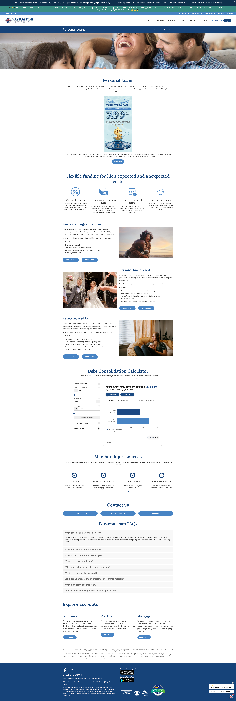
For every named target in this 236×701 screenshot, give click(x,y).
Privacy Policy (82, 678)
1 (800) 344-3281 (11, 13)
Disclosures (73, 678)
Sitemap (65, 678)
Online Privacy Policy (95, 678)
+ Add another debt (87, 417)
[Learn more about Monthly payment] (99, 406)
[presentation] (233, 683)
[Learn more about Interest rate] (99, 399)
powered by (151, 437)
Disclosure (108, 442)
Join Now (217, 20)
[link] (112, 395)
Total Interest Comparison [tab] (146, 400)
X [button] (234, 2)
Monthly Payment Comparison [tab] (119, 400)
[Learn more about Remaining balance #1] (99, 388)
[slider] (74, 395)
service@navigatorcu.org (95, 691)
